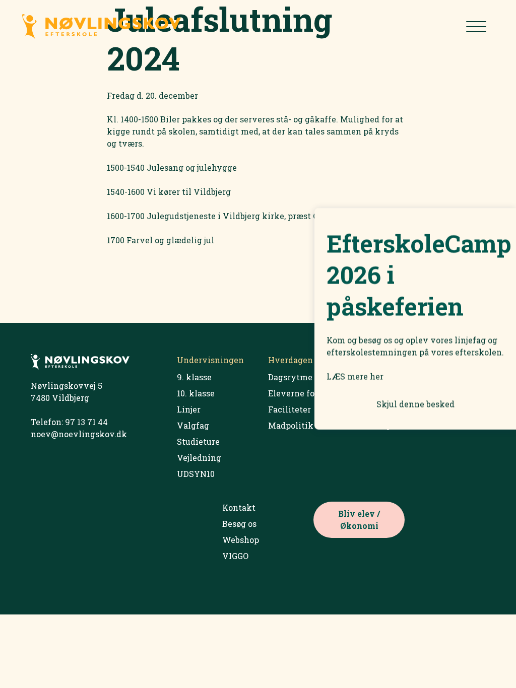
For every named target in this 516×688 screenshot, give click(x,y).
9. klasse (194, 377)
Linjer (189, 409)
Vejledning (199, 457)
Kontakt (238, 507)
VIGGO (235, 556)
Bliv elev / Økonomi (359, 519)
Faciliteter (289, 409)
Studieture (198, 441)
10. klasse (196, 393)
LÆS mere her (355, 376)
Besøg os (239, 523)
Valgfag (193, 425)
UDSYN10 (196, 473)
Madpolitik (290, 425)
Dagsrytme (290, 377)
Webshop (240, 539)
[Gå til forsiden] (140, 28)
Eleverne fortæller (305, 393)
